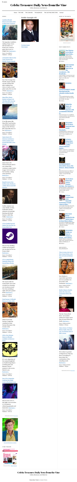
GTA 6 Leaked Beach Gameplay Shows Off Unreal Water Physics (8, 261)
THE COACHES (29, 12)
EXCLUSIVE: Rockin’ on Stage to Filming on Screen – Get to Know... (66, 233)
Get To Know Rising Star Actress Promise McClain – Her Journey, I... (66, 182)
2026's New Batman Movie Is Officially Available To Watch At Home (8, 337)
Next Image (24, 47)
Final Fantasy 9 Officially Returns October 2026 (9, 300)
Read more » (12, 51)
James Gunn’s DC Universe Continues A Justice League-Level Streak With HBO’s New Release (8, 140)
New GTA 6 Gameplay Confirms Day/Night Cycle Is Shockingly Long (9, 380)
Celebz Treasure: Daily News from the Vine (38, 5)
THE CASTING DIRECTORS (51, 12)
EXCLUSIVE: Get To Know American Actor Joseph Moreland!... (67, 126)
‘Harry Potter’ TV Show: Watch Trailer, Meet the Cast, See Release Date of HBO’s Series (66, 330)
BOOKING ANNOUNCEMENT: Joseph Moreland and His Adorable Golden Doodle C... (67, 89)
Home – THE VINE (18, 12)
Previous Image (25, 45)
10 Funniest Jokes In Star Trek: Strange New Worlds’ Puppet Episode (9, 59)
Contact (61, 12)
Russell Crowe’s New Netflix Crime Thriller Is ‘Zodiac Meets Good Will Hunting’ (9, 184)
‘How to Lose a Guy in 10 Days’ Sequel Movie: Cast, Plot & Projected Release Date (66, 254)
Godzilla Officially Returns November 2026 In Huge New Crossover (9, 21)
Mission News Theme (34, 479)
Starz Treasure (14, 465)
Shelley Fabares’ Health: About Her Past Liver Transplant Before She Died (65, 292)
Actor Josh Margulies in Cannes (10, 442)
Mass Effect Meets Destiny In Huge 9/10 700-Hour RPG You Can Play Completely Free (8, 100)
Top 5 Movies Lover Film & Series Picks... (69, 52)
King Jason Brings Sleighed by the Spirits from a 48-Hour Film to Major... (66, 217)
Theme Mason (16, 415)
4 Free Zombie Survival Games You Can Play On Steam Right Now (8, 225)
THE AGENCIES (38, 12)
